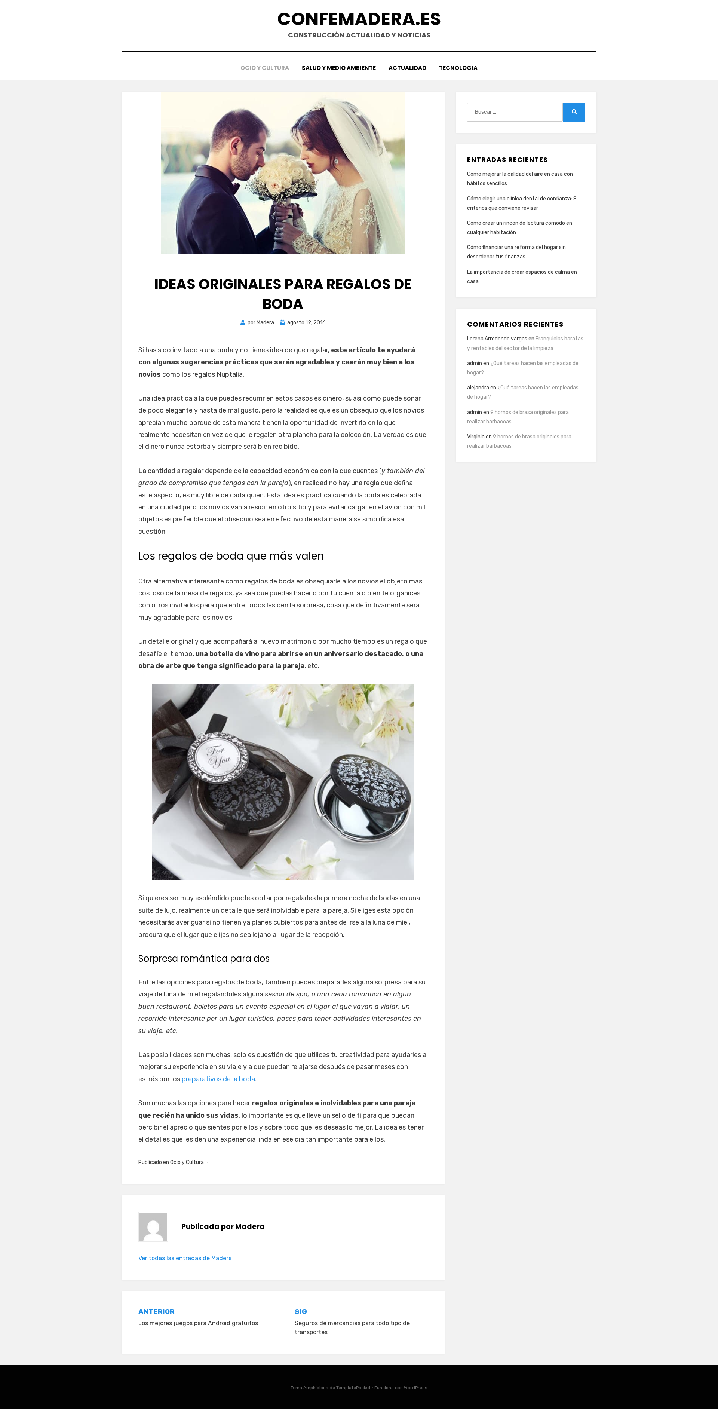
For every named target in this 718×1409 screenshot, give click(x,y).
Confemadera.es (359, 18)
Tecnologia (458, 68)
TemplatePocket (353, 1387)
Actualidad (407, 68)
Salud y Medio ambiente (339, 68)
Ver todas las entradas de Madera (185, 1258)
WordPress (415, 1387)
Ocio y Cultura (264, 68)
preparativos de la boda (218, 1079)
